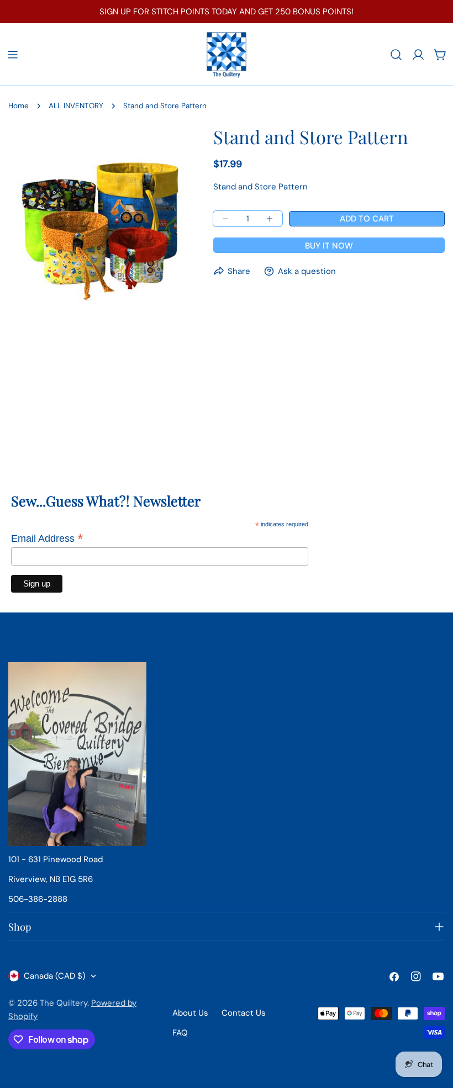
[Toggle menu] (13, 55)
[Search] (396, 55)
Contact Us (244, 1012)
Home (18, 105)
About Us (190, 1012)
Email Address (47, 538)
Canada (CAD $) (55, 975)
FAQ (180, 1032)
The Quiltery (63, 1002)
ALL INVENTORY (76, 105)
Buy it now (329, 245)
